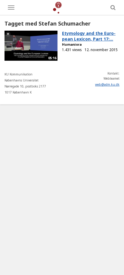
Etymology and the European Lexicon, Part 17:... (89, 36)
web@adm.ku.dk (107, 84)
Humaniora (72, 44)
